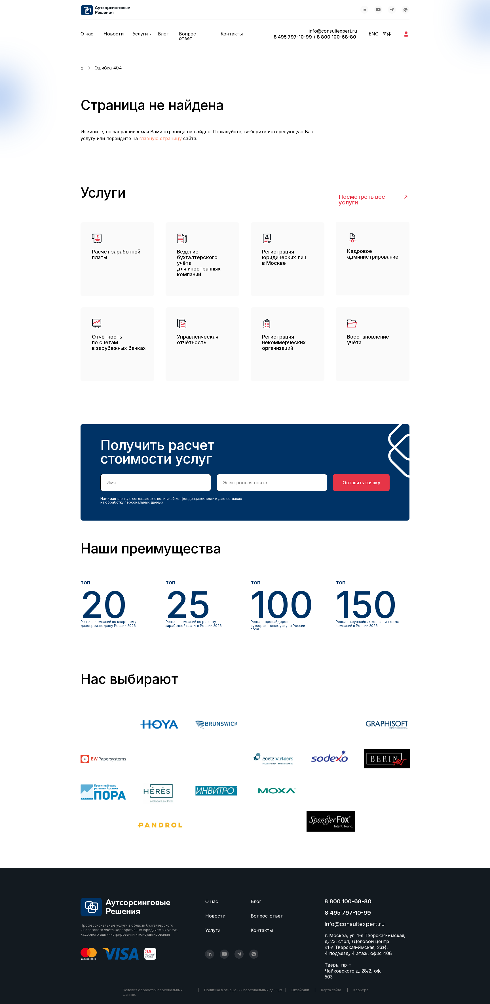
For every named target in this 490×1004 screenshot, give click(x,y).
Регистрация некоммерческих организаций (284, 342)
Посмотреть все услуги (362, 199)
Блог (163, 33)
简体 (386, 33)
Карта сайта (331, 990)
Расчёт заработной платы (116, 254)
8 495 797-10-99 (293, 37)
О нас (87, 33)
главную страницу (160, 138)
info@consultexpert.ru (333, 31)
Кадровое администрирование (372, 254)
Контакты (232, 33)
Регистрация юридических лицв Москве (284, 257)
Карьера (360, 990)
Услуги (140, 33)
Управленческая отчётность (197, 339)
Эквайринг (300, 990)
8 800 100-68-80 (336, 37)
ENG (374, 33)
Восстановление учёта (368, 339)
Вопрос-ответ (188, 36)
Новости (114, 33)
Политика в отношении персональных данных (243, 990)
